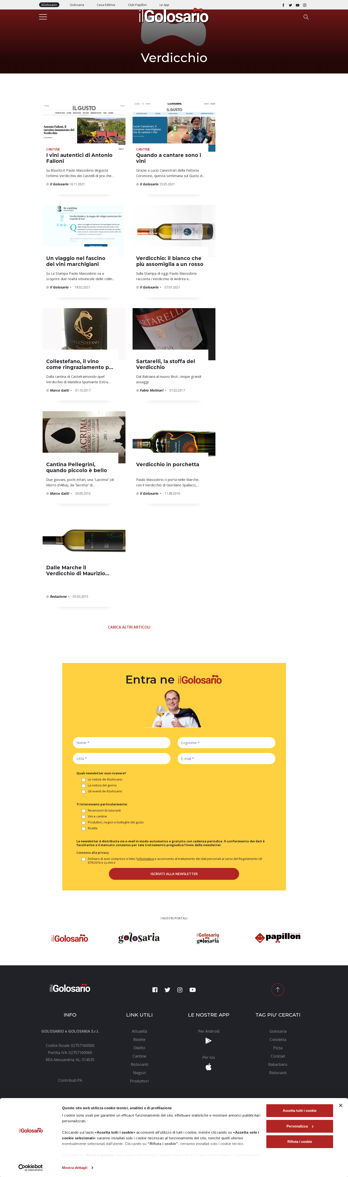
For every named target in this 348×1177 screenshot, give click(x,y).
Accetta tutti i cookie (300, 1111)
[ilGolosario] (174, 15)
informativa (145, 859)
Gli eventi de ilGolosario (105, 791)
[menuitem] (70, 1080)
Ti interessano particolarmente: (102, 804)
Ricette (93, 828)
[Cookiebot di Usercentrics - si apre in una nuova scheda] (30, 1167)
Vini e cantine (97, 816)
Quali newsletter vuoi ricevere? (101, 773)
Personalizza (297, 1126)
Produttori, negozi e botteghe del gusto (116, 822)
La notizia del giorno (102, 785)
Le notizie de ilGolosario (105, 779)
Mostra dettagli (74, 1168)
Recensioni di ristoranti (104, 810)
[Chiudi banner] (340, 1105)
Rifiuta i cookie (299, 1142)
